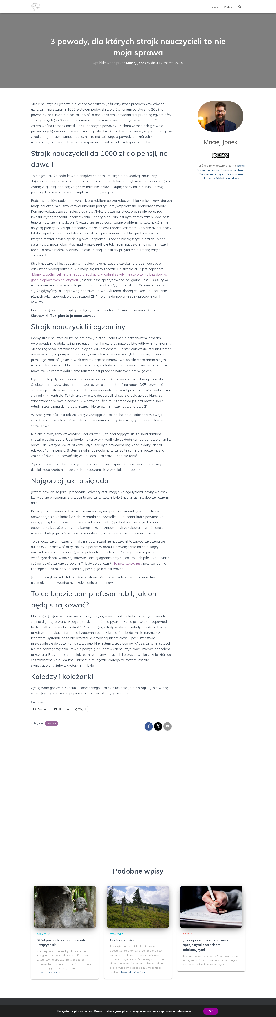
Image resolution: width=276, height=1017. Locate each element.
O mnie (228, 6)
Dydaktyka (43, 934)
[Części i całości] (138, 906)
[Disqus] (101, 787)
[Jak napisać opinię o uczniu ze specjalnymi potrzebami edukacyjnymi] (211, 906)
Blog (215, 6)
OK (211, 1011)
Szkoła (52, 723)
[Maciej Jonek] (35, 6)
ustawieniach (184, 1011)
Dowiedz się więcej (49, 972)
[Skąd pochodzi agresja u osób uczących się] (65, 906)
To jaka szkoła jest (127, 563)
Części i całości (122, 940)
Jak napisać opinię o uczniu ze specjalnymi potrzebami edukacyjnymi (206, 945)
